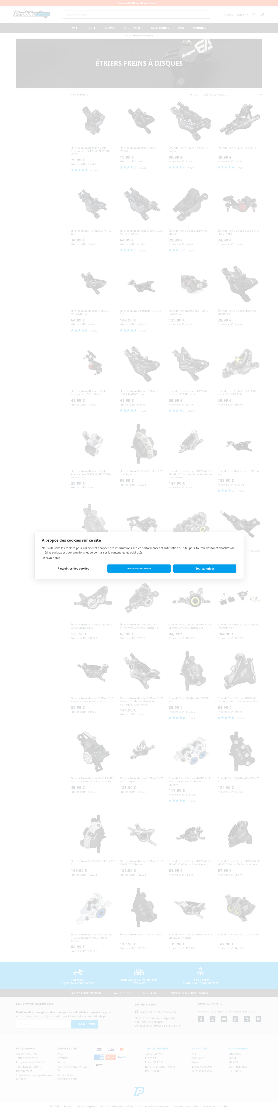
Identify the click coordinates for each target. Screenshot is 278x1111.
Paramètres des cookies (73, 568)
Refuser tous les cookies (139, 568)
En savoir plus (51, 558)
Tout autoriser (205, 568)
